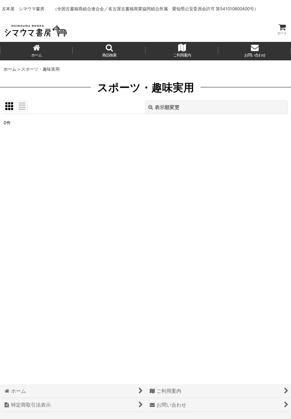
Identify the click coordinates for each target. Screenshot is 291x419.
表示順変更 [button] (167, 107)
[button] (109, 51)
